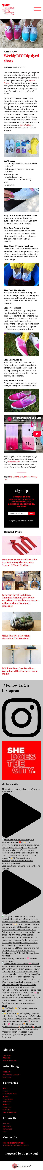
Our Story (7, 1055)
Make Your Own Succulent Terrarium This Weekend (16, 637)
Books (5, 1096)
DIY (21, 476)
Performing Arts (10, 1094)
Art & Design (8, 1099)
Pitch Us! (6, 1058)
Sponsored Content (11, 1074)
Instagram (7, 1129)
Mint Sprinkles (14, 461)
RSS (4, 1132)
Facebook (7, 1126)
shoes (27, 476)
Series (5, 1091)
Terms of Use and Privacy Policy (16, 1145)
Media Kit (6, 1072)
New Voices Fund (9, 1060)
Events (6, 1104)
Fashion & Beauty (10, 52)
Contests (7, 1077)
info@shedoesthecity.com (13, 1143)
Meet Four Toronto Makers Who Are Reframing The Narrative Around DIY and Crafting (19, 562)
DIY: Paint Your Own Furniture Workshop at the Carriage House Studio (20, 671)
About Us (7, 1107)
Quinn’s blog (25, 125)
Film (4, 1088)
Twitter (6, 1124)
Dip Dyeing (14, 476)
